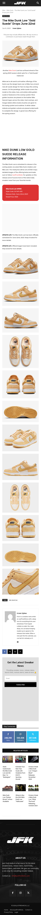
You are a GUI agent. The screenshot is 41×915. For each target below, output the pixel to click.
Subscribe (20, 685)
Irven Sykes (17, 28)
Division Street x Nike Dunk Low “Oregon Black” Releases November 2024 (33, 773)
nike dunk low (13, 600)
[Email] (15, 651)
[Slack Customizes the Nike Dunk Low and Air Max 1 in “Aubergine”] (7, 759)
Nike (3, 10)
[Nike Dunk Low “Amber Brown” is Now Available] (7, 787)
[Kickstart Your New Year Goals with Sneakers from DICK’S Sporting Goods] (20, 759)
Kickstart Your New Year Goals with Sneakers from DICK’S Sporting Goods (20, 773)
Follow (20, 732)
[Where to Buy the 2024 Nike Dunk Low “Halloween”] (20, 787)
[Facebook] (4, 651)
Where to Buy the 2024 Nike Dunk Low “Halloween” (20, 798)
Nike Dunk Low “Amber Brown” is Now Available (7, 798)
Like (8, 732)
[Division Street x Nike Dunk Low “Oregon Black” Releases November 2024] (33, 759)
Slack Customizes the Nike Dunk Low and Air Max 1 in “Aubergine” (7, 772)
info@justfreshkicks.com (21, 876)
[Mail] (18, 641)
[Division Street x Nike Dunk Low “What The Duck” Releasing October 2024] (33, 787)
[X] (10, 651)
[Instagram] (20, 893)
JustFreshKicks (17, 175)
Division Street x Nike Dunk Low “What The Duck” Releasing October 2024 (33, 800)
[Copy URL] (20, 651)
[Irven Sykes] (10, 627)
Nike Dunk (10, 10)
